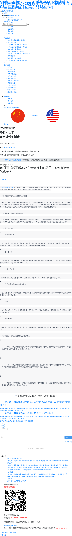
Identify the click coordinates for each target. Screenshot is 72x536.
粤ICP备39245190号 (61, 528)
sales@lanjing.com (10, 147)
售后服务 (4, 532)
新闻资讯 (11, 99)
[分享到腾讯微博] (2, 175)
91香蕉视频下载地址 (7, 187)
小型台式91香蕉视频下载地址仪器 (19, 54)
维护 (25, 421)
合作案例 (7, 65)
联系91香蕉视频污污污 (11, 108)
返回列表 (3, 180)
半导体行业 (11, 69)
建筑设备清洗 (12, 421)
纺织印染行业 (12, 90)
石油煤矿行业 (12, 87)
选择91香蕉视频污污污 (21, 461)
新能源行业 (11, 72)
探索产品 (11, 27)
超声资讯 (7, 96)
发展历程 (11, 33)
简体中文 (6, 21)
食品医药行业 (12, 78)
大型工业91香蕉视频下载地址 (17, 47)
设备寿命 (30, 421)
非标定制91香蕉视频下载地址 (17, 45)
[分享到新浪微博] (0, 175)
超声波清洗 (4, 421)
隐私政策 (14, 526)
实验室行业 (11, 83)
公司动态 (11, 103)
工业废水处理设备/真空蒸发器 (18, 60)
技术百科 (11, 101)
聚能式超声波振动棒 (14, 58)
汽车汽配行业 (12, 74)
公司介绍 (10, 461)
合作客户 (32, 461)
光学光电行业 (12, 85)
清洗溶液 (20, 421)
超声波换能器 (12, 42)
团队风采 (39, 461)
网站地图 (7, 526)
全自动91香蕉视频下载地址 (17, 40)
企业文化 (11, 29)
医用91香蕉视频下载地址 (16, 51)
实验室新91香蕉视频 (14, 49)
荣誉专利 (11, 31)
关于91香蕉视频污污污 (14, 458)
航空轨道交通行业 (14, 81)
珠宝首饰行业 (12, 92)
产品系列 (7, 38)
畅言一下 (68, 437)
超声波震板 (11, 56)
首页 (6, 160)
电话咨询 (12, 532)
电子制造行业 (12, 76)
